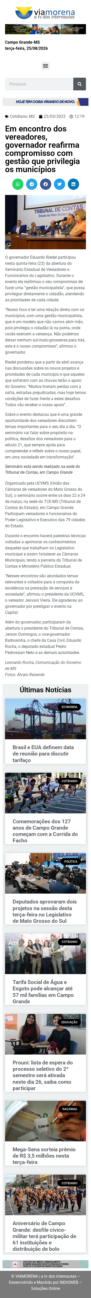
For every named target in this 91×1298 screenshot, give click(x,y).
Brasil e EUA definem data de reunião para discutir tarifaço (43, 753)
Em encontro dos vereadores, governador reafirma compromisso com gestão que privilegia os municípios (42, 149)
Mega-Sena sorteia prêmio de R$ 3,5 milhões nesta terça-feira (44, 1155)
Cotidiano (18, 116)
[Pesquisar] (79, 84)
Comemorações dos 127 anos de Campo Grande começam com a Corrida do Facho (45, 831)
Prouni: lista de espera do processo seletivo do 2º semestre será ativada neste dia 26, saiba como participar (43, 1075)
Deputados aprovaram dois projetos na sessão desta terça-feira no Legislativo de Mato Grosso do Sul (45, 911)
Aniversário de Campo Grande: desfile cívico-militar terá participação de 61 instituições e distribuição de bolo (44, 1236)
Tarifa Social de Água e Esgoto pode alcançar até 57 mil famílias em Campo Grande (43, 992)
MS (32, 116)
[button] (45, 66)
